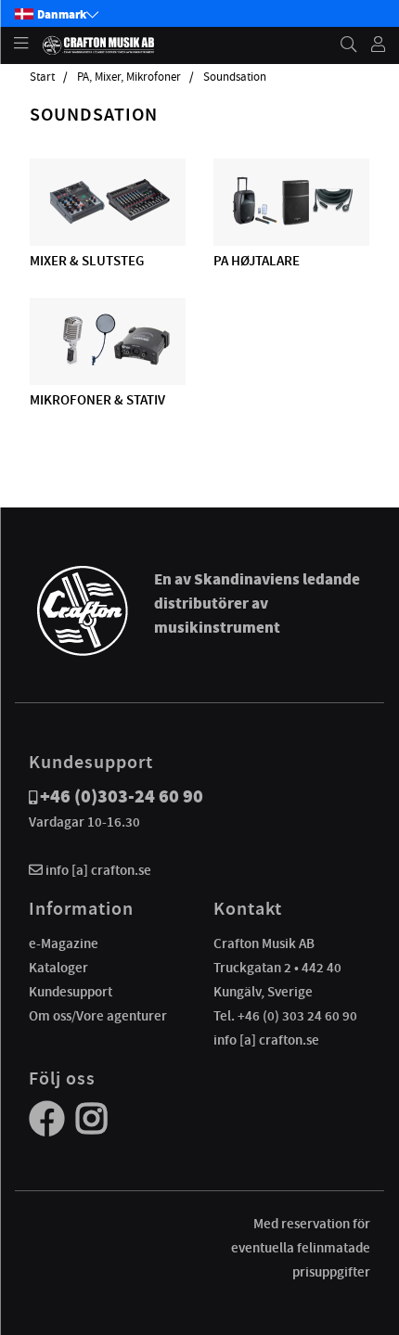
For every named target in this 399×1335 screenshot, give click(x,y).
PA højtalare (256, 260)
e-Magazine (63, 943)
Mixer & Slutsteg (87, 260)
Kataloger (58, 967)
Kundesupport (70, 991)
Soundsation (234, 77)
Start (42, 77)
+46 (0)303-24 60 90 (121, 796)
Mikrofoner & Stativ (97, 400)
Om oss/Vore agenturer (98, 1016)
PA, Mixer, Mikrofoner (129, 77)
